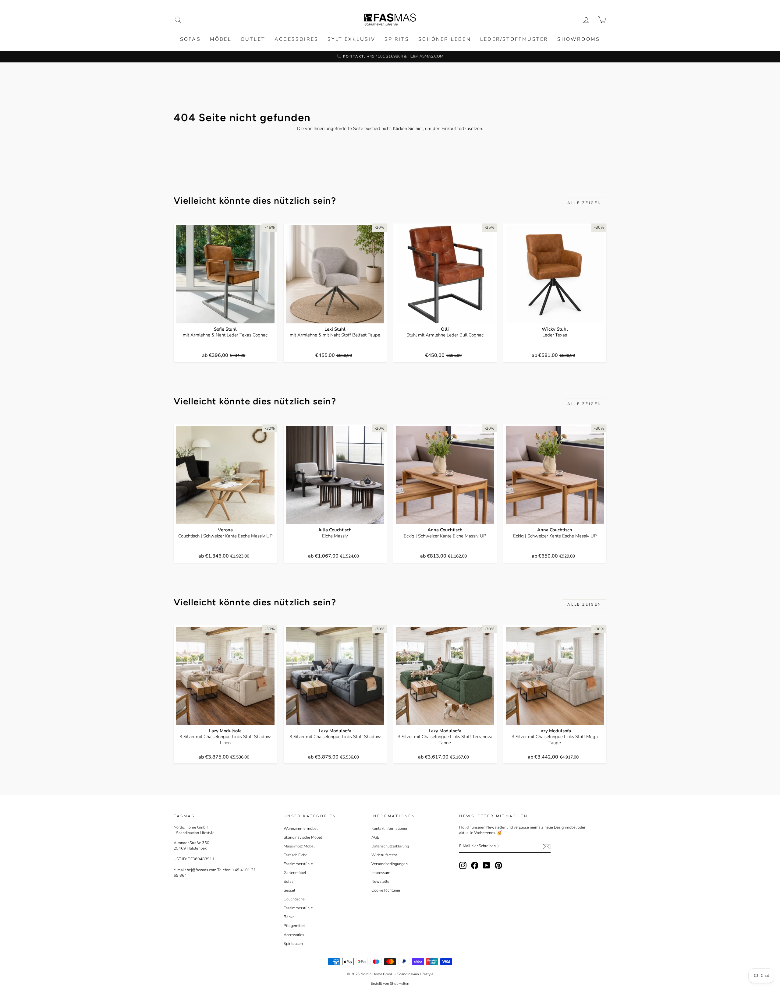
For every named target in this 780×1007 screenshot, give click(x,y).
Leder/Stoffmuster (514, 39)
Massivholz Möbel (299, 846)
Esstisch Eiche (295, 855)
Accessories (294, 935)
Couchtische (294, 899)
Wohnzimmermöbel (301, 828)
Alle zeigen (584, 202)
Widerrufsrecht (384, 855)
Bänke (289, 917)
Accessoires (296, 39)
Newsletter (381, 881)
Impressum (380, 872)
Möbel (221, 39)
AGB (375, 837)
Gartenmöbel (295, 872)
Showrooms (578, 39)
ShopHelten (399, 983)
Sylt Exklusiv (351, 39)
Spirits (397, 39)
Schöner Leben (444, 39)
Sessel (289, 890)
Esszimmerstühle (298, 864)
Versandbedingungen (389, 864)
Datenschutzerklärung (390, 846)
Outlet (253, 39)
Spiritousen (293, 943)
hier (419, 128)
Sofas (190, 39)
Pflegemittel (294, 925)
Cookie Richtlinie (385, 890)
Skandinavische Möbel (303, 837)
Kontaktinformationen (389, 828)
